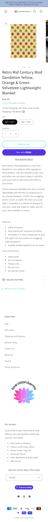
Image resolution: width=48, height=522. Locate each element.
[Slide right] (29, 67)
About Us (9, 354)
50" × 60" (9, 122)
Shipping (5, 103)
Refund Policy (11, 342)
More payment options (24, 159)
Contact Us (10, 348)
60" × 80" (26, 122)
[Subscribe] (38, 477)
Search (8, 361)
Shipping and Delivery (15, 336)
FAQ (6, 323)
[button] (6, 11)
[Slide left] (18, 67)
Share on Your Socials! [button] (15, 288)
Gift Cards (9, 330)
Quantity (5, 128)
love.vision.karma (27, 518)
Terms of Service (12, 367)
